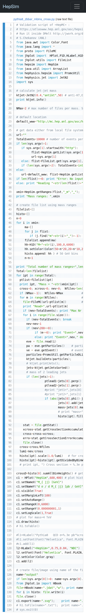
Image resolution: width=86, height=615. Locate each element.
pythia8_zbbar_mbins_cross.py (35, 19)
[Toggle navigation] (76, 6)
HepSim (11, 6)
